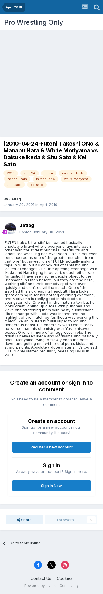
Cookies (64, 578)
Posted (41, 232)
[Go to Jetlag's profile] (10, 228)
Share (26, 519)
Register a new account (52, 447)
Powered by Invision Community (51, 585)
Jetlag (15, 199)
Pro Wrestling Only (33, 22)
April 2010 (48, 204)
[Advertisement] (51, 82)
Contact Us (41, 578)
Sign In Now (51, 485)
